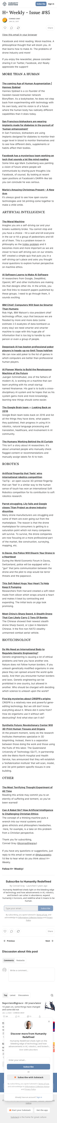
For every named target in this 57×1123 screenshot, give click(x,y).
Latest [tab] (12, 995)
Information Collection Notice (37, 1086)
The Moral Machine (13, 221)
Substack (15, 1117)
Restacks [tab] (20, 960)
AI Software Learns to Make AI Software (25, 274)
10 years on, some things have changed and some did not (21, 1008)
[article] (28, 1009)
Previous (11, 941)
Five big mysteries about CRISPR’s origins (26, 698)
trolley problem (30, 244)
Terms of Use (43, 1083)
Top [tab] (5, 995)
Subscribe (41, 4)
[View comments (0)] (11, 28)
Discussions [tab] (23, 995)
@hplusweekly (43, 854)
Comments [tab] (9, 960)
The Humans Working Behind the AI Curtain (27, 441)
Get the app (42, 1110)
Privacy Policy (30, 1089)
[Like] (5, 28)
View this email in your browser (19, 34)
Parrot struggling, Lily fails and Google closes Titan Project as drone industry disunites (24, 507)
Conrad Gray (14, 19)
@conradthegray (27, 843)
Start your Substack (21, 1110)
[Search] (52, 995)
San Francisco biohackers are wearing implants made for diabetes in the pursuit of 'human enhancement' (28, 125)
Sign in (51, 4)
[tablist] (14, 960)
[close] (49, 1021)
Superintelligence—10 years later (21, 1003)
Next (48, 941)
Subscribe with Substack (30, 1077)
